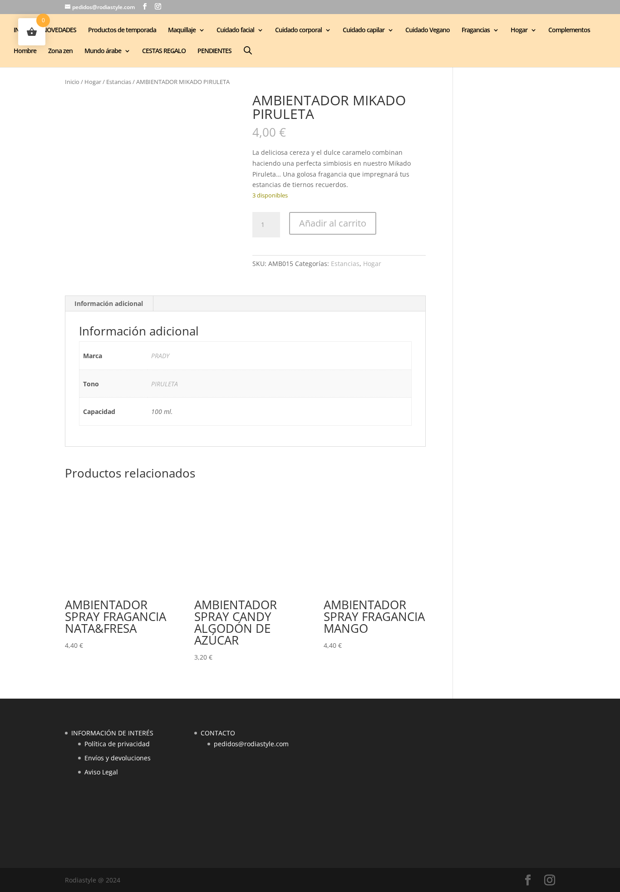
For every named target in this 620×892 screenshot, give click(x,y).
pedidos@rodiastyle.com (251, 743)
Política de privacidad (117, 743)
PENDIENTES (214, 51)
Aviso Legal (101, 772)
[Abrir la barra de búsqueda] (247, 50)
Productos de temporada (122, 30)
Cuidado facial (235, 30)
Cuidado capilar (363, 30)
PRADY (160, 355)
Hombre (25, 51)
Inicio (72, 82)
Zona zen (60, 51)
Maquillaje (182, 30)
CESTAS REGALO (164, 51)
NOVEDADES (59, 30)
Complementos (569, 30)
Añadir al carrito (332, 223)
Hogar (519, 30)
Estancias (118, 82)
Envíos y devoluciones (117, 758)
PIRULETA (164, 383)
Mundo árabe (102, 51)
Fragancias (476, 30)
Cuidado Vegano (427, 30)
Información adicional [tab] (108, 303)
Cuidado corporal (298, 30)
